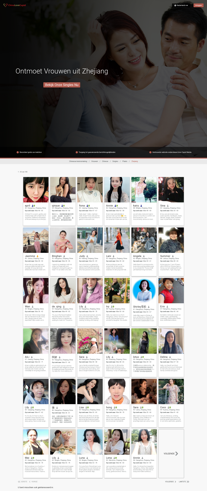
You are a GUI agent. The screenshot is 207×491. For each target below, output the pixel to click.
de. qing (56, 306)
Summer (165, 256)
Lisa (81, 407)
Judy (82, 256)
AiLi (27, 356)
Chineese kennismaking (78, 161)
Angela (137, 256)
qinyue (56, 205)
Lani (108, 256)
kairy (136, 205)
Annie (109, 205)
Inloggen (198, 5)
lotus (136, 356)
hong (109, 407)
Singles (115, 161)
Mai (27, 457)
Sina (162, 205)
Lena (109, 457)
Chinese (105, 161)
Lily (81, 306)
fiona (82, 205)
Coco (163, 407)
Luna (82, 457)
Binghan (57, 256)
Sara (81, 356)
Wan (27, 306)
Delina (164, 356)
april (27, 205)
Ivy (107, 306)
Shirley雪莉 (139, 306)
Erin (162, 306)
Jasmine (30, 256)
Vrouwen (94, 161)
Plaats (124, 161)
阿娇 (54, 357)
